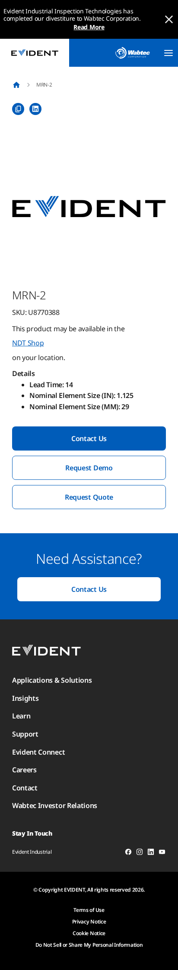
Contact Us (89, 438)
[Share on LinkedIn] (35, 109)
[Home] (16, 85)
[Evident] (34, 53)
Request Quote (89, 497)
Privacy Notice (89, 921)
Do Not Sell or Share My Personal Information (89, 944)
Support (25, 734)
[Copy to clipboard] (18, 109)
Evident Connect (38, 752)
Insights (25, 698)
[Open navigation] (168, 53)
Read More (88, 27)
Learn (21, 716)
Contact (25, 788)
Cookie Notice (89, 933)
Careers (24, 769)
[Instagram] (139, 853)
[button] (89, 207)
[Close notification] (169, 19)
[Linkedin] (151, 853)
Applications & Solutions (52, 680)
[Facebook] (128, 853)
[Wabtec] (132, 53)
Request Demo (88, 468)
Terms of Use (88, 910)
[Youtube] (162, 853)
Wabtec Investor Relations (54, 805)
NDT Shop (28, 343)
